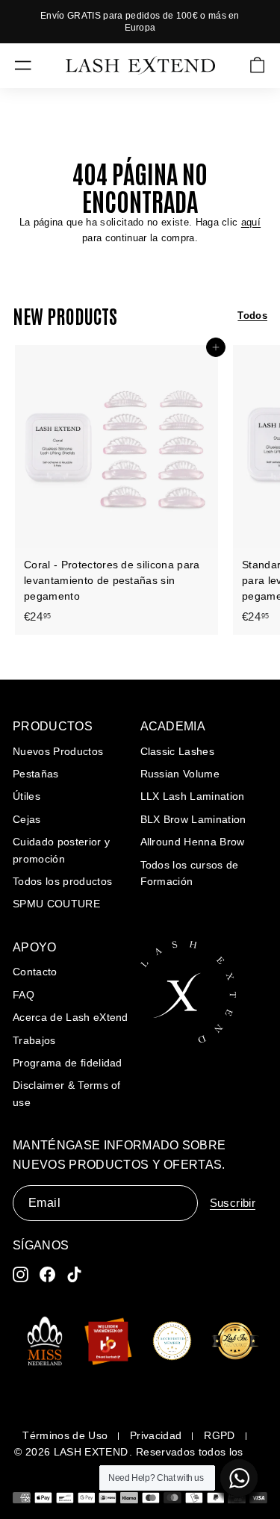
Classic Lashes (177, 751)
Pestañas (36, 774)
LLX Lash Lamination (192, 796)
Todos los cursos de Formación (189, 873)
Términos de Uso (65, 1435)
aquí (251, 222)
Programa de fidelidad (67, 1063)
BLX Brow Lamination (193, 819)
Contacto (35, 972)
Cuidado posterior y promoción (61, 850)
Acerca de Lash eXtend (70, 1017)
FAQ (23, 995)
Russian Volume (180, 774)
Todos (252, 315)
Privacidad (155, 1435)
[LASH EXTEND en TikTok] (74, 1274)
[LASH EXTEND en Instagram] (20, 1274)
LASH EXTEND (91, 1452)
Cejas (27, 819)
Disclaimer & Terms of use (67, 1093)
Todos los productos (62, 881)
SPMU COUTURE (56, 904)
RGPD (219, 1435)
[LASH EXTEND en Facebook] (47, 1274)
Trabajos (34, 1040)
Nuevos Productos (58, 751)
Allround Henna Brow (192, 842)
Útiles (26, 796)
